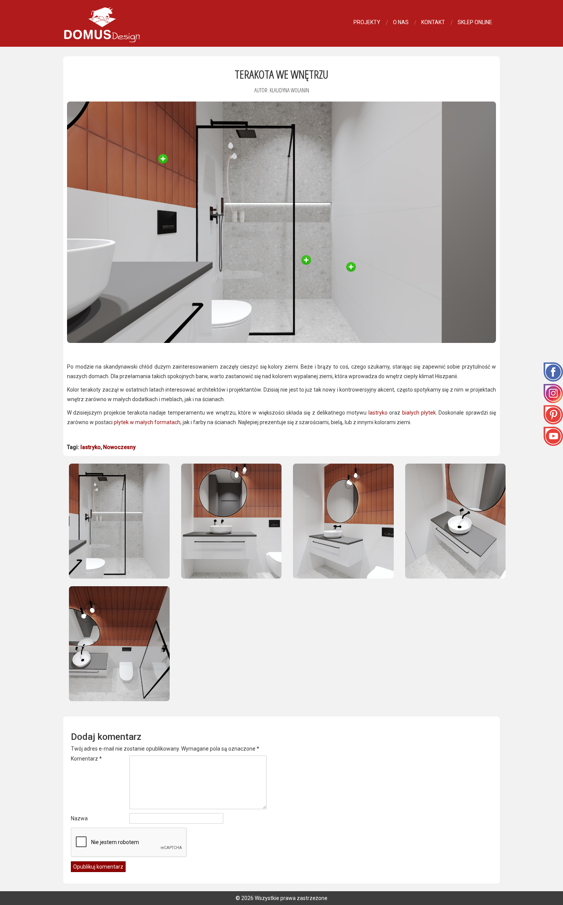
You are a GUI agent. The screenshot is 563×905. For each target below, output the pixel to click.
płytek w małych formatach (147, 422)
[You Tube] (553, 436)
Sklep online (475, 22)
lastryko (378, 413)
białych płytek (419, 413)
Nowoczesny (119, 447)
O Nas (401, 22)
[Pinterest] (553, 414)
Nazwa (79, 818)
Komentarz (86, 759)
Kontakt (433, 22)
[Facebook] (553, 371)
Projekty (367, 22)
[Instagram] (553, 393)
